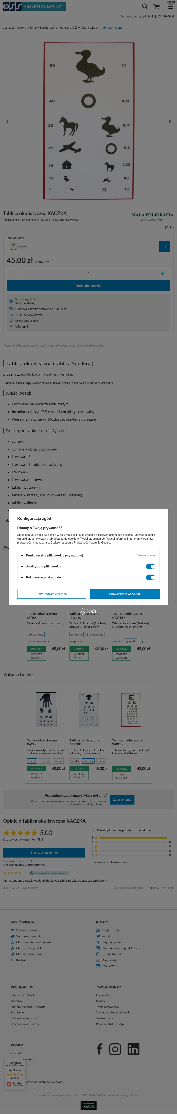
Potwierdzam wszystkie (125, 593)
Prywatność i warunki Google (92, 542)
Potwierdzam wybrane (51, 593)
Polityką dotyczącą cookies (115, 534)
